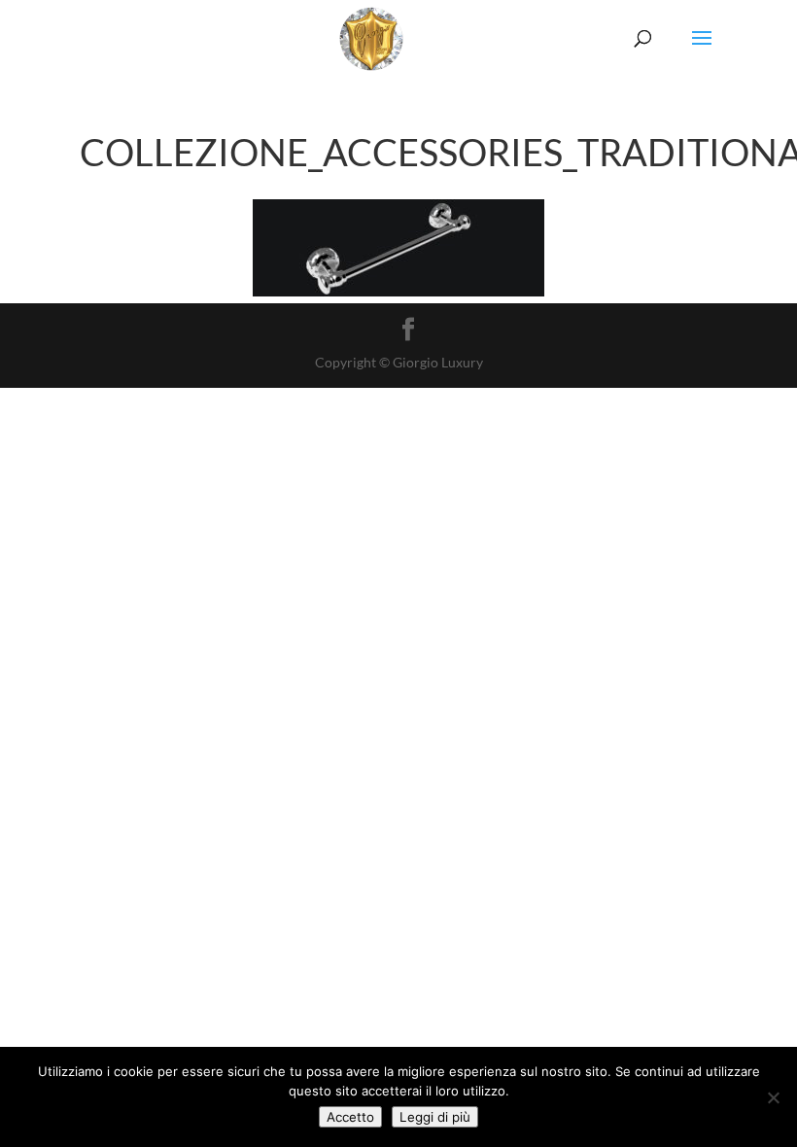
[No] (772, 1097)
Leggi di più (434, 1117)
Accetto (350, 1117)
